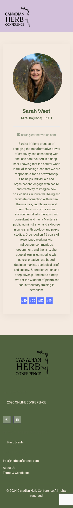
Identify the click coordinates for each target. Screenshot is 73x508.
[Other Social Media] (40, 300)
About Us (9, 468)
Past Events (15, 442)
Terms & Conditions (16, 473)
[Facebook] (24, 300)
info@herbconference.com (21, 461)
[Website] (49, 300)
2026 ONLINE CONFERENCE (26, 402)
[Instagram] (32, 300)
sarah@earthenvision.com (38, 135)
